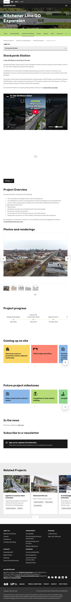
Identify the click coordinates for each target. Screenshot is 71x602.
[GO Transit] (6, 584)
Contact (54, 584)
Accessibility (30, 534)
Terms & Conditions (34, 584)
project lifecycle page (50, 87)
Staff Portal (63, 584)
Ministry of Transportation (12, 578)
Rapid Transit (7, 555)
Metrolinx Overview (9, 534)
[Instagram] (59, 577)
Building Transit (31, 563)
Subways (6, 558)
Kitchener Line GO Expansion (23, 40)
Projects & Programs (8, 40)
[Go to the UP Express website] (17, 1)
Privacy (46, 584)
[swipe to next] (65, 362)
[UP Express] (14, 584)
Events (39, 33)
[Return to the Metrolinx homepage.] (9, 5)
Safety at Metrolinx (32, 546)
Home (5, 33)
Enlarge (7, 181)
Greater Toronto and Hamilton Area (27, 576)
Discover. (21, 425)
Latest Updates (14, 33)
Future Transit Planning (11, 560)
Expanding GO (8, 552)
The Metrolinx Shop (9, 542)
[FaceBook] (48, 577)
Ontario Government (26, 572)
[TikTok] (66, 577)
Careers (5, 536)
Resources (60, 33)
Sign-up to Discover (54, 536)
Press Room (7, 539)
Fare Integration (31, 555)
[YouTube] (52, 577)
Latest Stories (52, 534)
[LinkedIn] (62, 577)
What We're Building (28, 33)
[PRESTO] (22, 584)
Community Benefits (32, 552)
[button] (12, 1)
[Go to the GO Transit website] (12, 1)
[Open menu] (66, 5)
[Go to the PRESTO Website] (22, 1)
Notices (46, 33)
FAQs (52, 33)
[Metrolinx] (9, 569)
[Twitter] (55, 577)
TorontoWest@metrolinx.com (13, 222)
